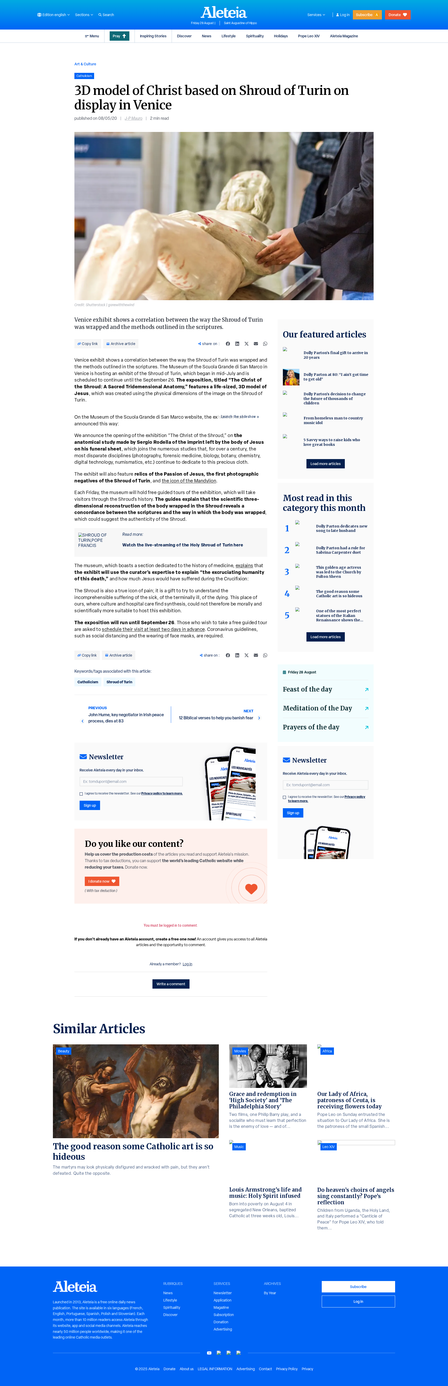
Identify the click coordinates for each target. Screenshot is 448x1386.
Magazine (221, 1307)
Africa (327, 1051)
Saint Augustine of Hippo (240, 23)
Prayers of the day (311, 727)
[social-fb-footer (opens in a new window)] (219, 1353)
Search (108, 14)
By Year (270, 1293)
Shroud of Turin (119, 681)
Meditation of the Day (317, 708)
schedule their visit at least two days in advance (153, 629)
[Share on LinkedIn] (237, 344)
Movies (240, 1051)
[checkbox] (81, 794)
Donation (221, 1322)
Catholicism (88, 681)
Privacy (307, 1369)
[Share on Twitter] (246, 344)
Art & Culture (85, 63)
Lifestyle (229, 35)
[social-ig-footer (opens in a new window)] (238, 1353)
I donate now (98, 881)
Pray (116, 35)
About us (187, 1369)
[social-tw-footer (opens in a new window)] (229, 1353)
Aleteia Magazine (344, 35)
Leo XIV (329, 1146)
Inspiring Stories (153, 35)
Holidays (281, 35)
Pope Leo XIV (309, 35)
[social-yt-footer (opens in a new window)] (209, 1353)
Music (239, 1146)
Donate (395, 14)
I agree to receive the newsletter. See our (134, 793)
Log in (345, 14)
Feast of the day (307, 689)
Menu (94, 35)
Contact (265, 1369)
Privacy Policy (287, 1369)
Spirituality (255, 35)
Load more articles (326, 463)
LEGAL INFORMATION (215, 1369)
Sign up (90, 805)
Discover (184, 35)
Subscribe (364, 14)
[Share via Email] (256, 344)
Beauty (63, 1051)
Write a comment (171, 983)
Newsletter (223, 1293)
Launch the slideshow (238, 416)
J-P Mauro (133, 118)
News (206, 35)
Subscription (224, 1314)
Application (223, 1300)
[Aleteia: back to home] (224, 12)
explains (244, 565)
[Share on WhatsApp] (265, 344)
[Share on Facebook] (228, 344)
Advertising (223, 1329)
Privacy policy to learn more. (162, 793)
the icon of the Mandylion (189, 481)
